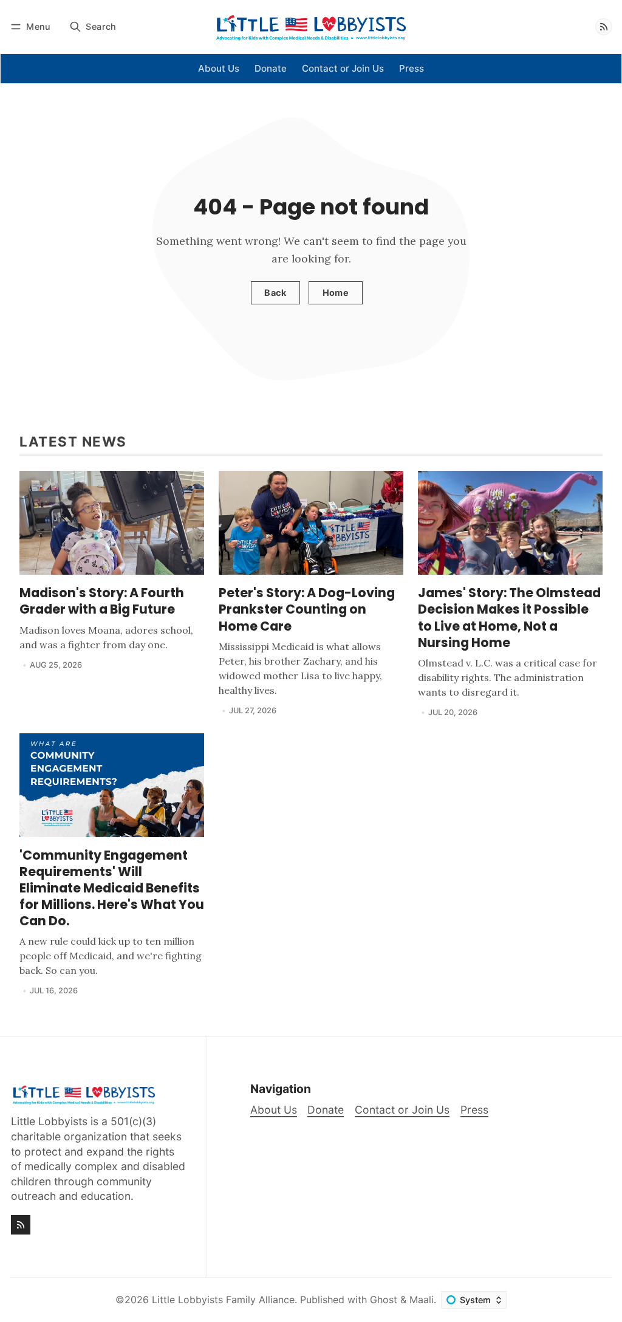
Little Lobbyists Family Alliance (223, 1299)
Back (275, 292)
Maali (421, 1299)
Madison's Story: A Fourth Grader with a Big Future (101, 601)
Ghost (383, 1299)
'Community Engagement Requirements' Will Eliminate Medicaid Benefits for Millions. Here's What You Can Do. (111, 888)
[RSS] (603, 26)
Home (336, 292)
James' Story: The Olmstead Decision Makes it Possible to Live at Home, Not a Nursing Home (509, 617)
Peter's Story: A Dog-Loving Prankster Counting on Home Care (307, 609)
